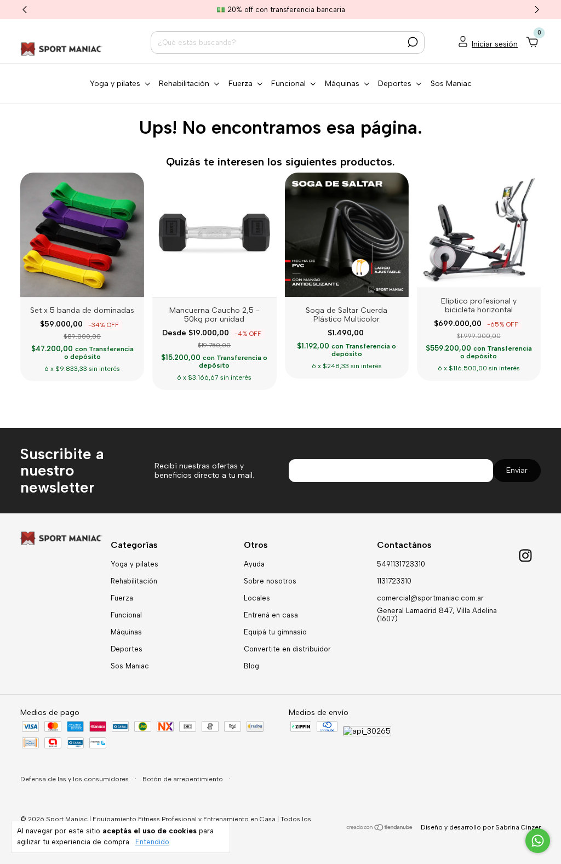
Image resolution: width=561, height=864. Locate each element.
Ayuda (254, 564)
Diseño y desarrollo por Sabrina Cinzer (481, 827)
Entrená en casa (271, 615)
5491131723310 (401, 564)
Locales (257, 598)
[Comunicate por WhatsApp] (537, 840)
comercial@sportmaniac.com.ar (430, 598)
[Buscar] (412, 42)
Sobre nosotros (270, 581)
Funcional (126, 615)
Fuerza (122, 598)
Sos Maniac (451, 83)
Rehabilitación (134, 581)
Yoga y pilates (134, 564)
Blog (251, 666)
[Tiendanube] (380, 828)
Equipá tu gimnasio (275, 632)
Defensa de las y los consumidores (75, 779)
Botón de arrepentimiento (183, 779)
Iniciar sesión (495, 44)
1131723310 (394, 581)
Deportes (126, 649)
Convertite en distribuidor (287, 649)
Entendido (152, 842)
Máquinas (126, 632)
